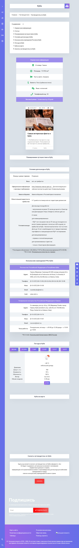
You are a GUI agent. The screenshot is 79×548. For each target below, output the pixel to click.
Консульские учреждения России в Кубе (28, 40)
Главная (14, 15)
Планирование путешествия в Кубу (26, 34)
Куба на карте (19, 46)
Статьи (17, 31)
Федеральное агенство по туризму (43, 252)
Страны (34, 148)
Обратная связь (41, 533)
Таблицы (13, 535)
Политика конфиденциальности (20, 533)
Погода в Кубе (19, 43)
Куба (45, 148)
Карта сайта (14, 530)
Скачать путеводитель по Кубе (25, 49)
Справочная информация (23, 28)
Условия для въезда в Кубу (24, 37)
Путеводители (24, 15)
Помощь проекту (41, 535)
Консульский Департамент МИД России (43, 335)
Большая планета (15, 541)
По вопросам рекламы (43, 530)
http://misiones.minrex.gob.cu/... (42, 186)
